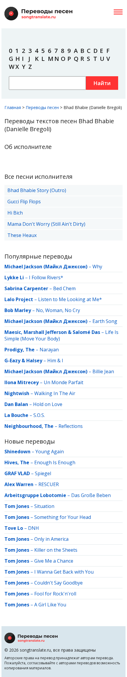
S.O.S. (39, 415)
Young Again (49, 451)
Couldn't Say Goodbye (58, 582)
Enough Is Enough (54, 462)
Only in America (51, 539)
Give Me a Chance (53, 561)
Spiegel (43, 473)
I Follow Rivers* (46, 277)
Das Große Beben (91, 495)
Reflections (70, 426)
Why (97, 266)
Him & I (55, 360)
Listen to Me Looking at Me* (70, 299)
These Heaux (22, 235)
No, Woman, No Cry (58, 310)
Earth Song (104, 321)
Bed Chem (64, 288)
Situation (44, 506)
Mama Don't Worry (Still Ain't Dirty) (46, 224)
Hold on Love (47, 404)
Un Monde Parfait (63, 382)
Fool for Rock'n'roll (55, 593)
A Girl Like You (50, 604)
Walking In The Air (54, 393)
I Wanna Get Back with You (64, 572)
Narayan (49, 349)
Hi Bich (15, 213)
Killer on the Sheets (55, 550)
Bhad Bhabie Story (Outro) (36, 190)
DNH (33, 528)
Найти (102, 83)
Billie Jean (103, 371)
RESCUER (48, 484)
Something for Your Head (62, 517)
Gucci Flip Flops (24, 201)
